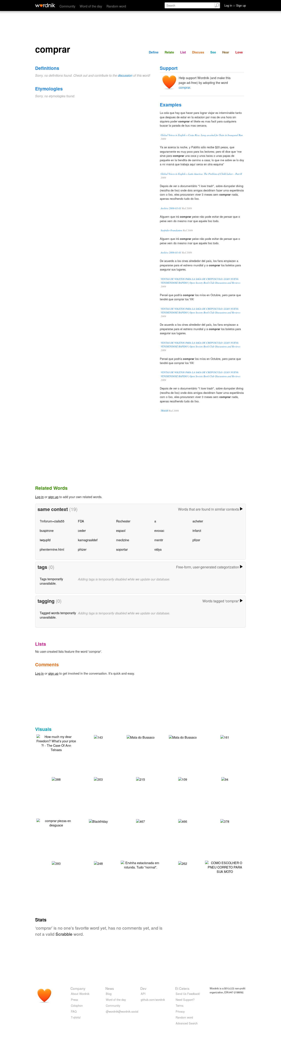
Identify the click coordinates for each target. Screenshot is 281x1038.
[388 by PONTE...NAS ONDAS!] (56, 778)
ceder (82, 530)
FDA (81, 521)
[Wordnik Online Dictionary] (45, 5)
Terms (179, 1005)
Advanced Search (187, 1023)
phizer (82, 549)
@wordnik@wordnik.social (122, 1011)
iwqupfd (45, 540)
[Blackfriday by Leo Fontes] (98, 821)
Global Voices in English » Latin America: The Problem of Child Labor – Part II (201, 173)
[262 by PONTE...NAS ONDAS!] (182, 863)
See (213, 52)
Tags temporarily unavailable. (51, 580)
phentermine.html (52, 549)
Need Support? (185, 999)
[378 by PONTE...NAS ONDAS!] (224, 821)
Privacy (180, 1011)
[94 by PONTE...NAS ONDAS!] (224, 778)
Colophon (77, 1005)
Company (77, 988)
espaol (120, 530)
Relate (169, 52)
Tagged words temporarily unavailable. (58, 614)
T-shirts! (76, 1017)
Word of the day (91, 6)
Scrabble (64, 934)
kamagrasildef (87, 540)
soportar (122, 549)
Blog (109, 994)
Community (67, 6)
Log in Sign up (235, 5)
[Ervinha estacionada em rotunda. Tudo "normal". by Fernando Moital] (140, 864)
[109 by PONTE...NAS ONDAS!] (182, 778)
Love (239, 52)
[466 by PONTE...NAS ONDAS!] (182, 821)
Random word (116, 6)
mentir (158, 540)
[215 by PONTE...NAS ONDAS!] (140, 778)
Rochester (123, 521)
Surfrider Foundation (171, 230)
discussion (125, 75)
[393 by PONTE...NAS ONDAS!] (56, 863)
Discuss (198, 52)
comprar (184, 87)
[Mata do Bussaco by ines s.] (141, 736)
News (109, 988)
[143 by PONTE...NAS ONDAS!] (98, 736)
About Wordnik (80, 994)
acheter (198, 521)
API (143, 994)
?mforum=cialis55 (52, 521)
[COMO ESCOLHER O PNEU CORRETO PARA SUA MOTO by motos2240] (225, 866)
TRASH (164, 410)
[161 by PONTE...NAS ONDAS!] (224, 736)
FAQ (74, 1011)
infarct (197, 530)
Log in (39, 496)
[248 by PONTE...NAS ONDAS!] (98, 863)
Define (154, 52)
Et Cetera (182, 988)
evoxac (159, 530)
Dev (143, 988)
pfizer (196, 540)
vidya (158, 549)
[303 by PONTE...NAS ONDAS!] (98, 778)
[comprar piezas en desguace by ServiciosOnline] (56, 822)
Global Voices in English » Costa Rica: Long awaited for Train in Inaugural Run (202, 135)
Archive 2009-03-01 (171, 208)
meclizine (122, 540)
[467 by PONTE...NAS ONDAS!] (140, 821)
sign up (53, 496)
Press (74, 999)
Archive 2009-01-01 (171, 252)
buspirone (47, 530)
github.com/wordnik (153, 999)
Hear (225, 52)
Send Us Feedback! (188, 994)
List (183, 52)
